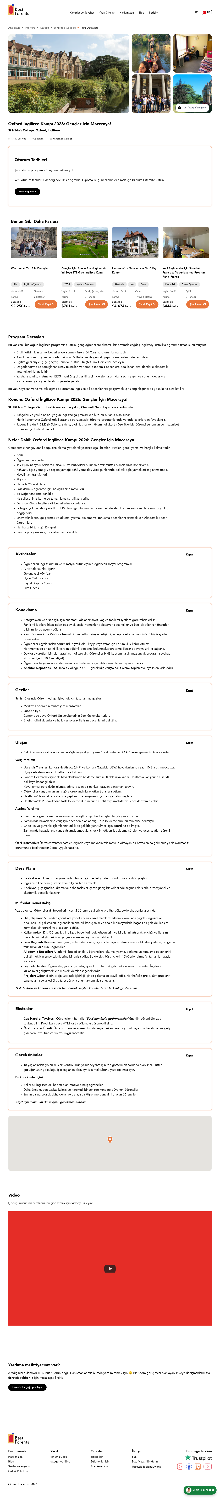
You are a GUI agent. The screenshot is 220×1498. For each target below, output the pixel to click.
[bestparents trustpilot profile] (194, 1457)
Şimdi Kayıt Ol (46, 304)
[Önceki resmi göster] (15, 242)
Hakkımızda (126, 12)
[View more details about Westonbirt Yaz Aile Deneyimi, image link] (34, 242)
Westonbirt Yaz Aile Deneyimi (30, 268)
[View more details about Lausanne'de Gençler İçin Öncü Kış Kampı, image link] (135, 242)
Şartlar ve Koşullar (19, 1466)
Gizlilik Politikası (18, 1471)
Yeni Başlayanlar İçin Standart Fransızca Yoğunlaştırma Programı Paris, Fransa (184, 272)
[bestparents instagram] (180, 1467)
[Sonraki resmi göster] (53, 242)
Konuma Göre (58, 1457)
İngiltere (30, 28)
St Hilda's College (65, 28)
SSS (134, 1457)
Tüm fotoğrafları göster (194, 108)
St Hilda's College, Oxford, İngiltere (34, 130)
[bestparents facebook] (189, 1467)
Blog (141, 12)
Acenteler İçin (99, 1466)
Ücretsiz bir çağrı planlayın (27, 1387)
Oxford (44, 28)
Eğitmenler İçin (100, 1461)
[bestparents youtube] (208, 1467)
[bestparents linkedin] (198, 1467)
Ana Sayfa (14, 28)
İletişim (153, 12)
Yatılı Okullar (107, 12)
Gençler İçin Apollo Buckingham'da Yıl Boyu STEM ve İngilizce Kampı (84, 270)
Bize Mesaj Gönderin (145, 1461)
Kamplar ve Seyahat (82, 12)
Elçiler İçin (97, 1457)
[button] (110, 1140)
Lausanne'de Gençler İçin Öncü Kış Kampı (134, 270)
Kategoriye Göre (60, 1461)
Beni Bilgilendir (27, 191)
